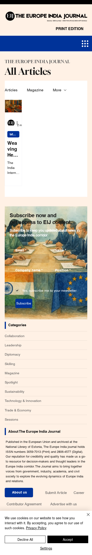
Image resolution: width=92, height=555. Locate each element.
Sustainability (14, 391)
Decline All (25, 539)
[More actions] (18, 123)
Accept (68, 539)
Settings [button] (46, 548)
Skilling (10, 364)
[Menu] (85, 44)
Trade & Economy (18, 410)
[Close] (85, 517)
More (57, 90)
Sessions (11, 419)
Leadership (13, 345)
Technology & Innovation (23, 401)
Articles (11, 90)
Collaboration (15, 336)
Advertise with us (63, 504)
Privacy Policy (36, 527)
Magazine (35, 90)
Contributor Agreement (24, 504)
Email (20, 250)
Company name (28, 270)
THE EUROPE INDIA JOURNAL (37, 61)
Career (79, 493)
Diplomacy (12, 354)
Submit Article (56, 493)
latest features (14, 134)
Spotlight (11, 382)
